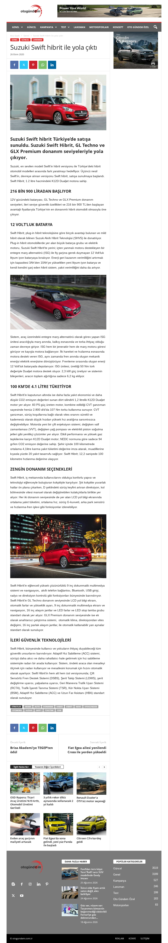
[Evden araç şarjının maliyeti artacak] (25, 824)
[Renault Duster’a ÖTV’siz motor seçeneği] (91, 783)
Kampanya (46, 27)
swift (38, 710)
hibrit (69, 706)
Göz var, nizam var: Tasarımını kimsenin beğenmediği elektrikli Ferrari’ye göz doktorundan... (94, 911)
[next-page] (104, 767)
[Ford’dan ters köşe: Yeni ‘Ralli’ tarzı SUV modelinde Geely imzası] (70, 874)
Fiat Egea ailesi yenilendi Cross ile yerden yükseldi (87, 750)
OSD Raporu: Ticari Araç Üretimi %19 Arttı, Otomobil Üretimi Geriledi (25, 803)
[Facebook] (14, 65)
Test (63, 27)
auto (37, 706)
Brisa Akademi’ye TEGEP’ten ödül (31, 750)
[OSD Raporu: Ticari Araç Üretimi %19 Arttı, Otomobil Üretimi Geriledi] (25, 783)
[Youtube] (22, 896)
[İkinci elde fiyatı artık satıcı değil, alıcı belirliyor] (70, 892)
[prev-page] (99, 767)
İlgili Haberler (21, 766)
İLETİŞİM (145, 938)
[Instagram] (31, 884)
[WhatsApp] (43, 65)
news (78, 706)
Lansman (79, 27)
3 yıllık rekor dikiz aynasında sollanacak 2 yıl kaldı (58, 801)
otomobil (17, 710)
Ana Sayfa (15, 35)
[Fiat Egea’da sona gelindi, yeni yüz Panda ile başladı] (58, 824)
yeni (59, 710)
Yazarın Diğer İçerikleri (48, 766)
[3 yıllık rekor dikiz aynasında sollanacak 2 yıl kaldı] (58, 783)
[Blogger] (14, 884)
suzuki (29, 710)
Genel (15, 27)
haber (60, 706)
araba (28, 706)
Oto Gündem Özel (138, 27)
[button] (155, 27)
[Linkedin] (52, 65)
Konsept (118, 27)
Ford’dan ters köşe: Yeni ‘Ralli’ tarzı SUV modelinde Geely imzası (92, 873)
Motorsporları (99, 27)
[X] (24, 65)
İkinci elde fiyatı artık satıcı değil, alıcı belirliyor (93, 891)
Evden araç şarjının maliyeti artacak (22, 840)
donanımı (48, 706)
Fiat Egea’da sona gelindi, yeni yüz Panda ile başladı (57, 841)
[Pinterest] (33, 65)
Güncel (31, 27)
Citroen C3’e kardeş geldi (89, 840)
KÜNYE (132, 938)
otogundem (91, 706)
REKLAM (119, 938)
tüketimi (49, 710)
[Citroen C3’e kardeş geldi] (91, 824)
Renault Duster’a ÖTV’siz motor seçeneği (91, 799)
